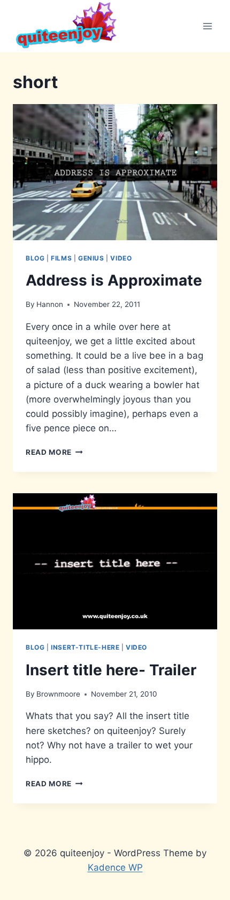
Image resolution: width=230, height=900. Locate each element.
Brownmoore (58, 694)
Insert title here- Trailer (111, 670)
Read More (54, 452)
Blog (35, 258)
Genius (91, 258)
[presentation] (115, 172)
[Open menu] (207, 26)
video (121, 258)
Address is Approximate (114, 280)
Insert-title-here (85, 647)
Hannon (49, 304)
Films (61, 258)
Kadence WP (115, 867)
